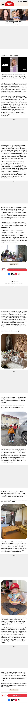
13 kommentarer (17, 270)
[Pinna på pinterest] (15, 274)
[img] (3, 269)
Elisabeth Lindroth (10, 24)
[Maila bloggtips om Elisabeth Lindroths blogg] (19, 274)
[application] (14, 64)
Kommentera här (17, 695)
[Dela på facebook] (9, 274)
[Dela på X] (12, 274)
